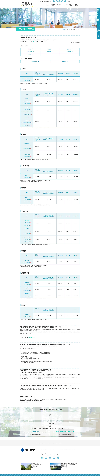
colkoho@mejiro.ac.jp (36, 434)
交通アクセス (42, 449)
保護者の (49, 1)
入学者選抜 (53, 5)
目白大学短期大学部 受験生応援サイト (55, 443)
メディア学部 (29, 51)
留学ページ (35, 41)
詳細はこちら (30, 337)
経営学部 (49, 51)
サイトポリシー (73, 449)
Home (64, 29)
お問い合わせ (49, 449)
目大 (47, 5)
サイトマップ (56, 449)
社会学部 (69, 49)
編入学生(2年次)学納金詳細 (27, 111)
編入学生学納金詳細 (27, 103)
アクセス (40, 1)
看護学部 (64, 61)
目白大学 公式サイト (40, 443)
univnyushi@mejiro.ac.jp (66, 434)
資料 (44, 1)
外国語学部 (69, 51)
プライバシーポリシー (64, 449)
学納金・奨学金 (69, 29)
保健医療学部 (34, 61)
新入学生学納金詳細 (27, 80)
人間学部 (49, 49)
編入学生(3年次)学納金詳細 (27, 114)
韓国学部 (29, 54)
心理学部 (29, 49)
